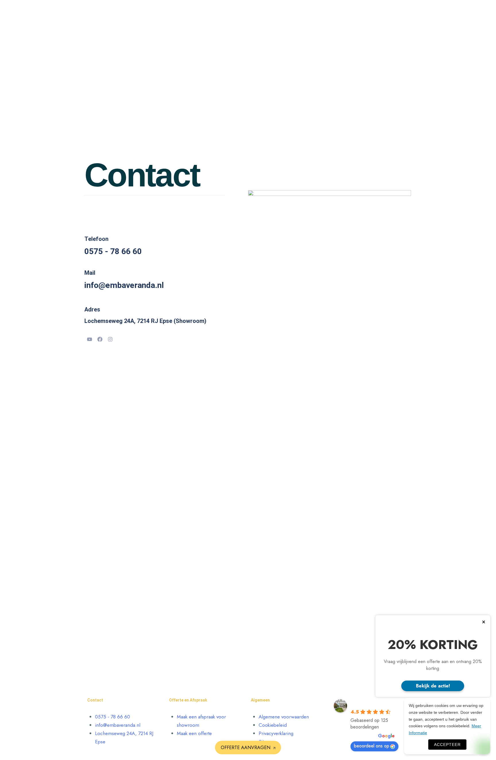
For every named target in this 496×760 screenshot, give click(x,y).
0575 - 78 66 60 (113, 251)
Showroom (366, 12)
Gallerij (329, 12)
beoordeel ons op (371, 746)
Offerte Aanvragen (399, 12)
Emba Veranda (368, 703)
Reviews (302, 12)
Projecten (283, 12)
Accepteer (447, 744)
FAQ (316, 12)
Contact (346, 12)
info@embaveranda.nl (124, 285)
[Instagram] (110, 339)
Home (242, 12)
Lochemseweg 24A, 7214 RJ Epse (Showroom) (145, 320)
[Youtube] (89, 339)
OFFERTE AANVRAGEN (245, 747)
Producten (260, 12)
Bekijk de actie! (433, 686)
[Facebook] (100, 339)
